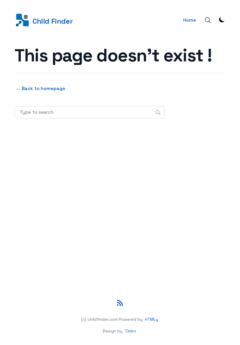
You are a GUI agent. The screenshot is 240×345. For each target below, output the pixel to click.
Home (189, 20)
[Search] (207, 20)
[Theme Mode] (221, 19)
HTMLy (151, 319)
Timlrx (130, 331)
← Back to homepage (40, 88)
